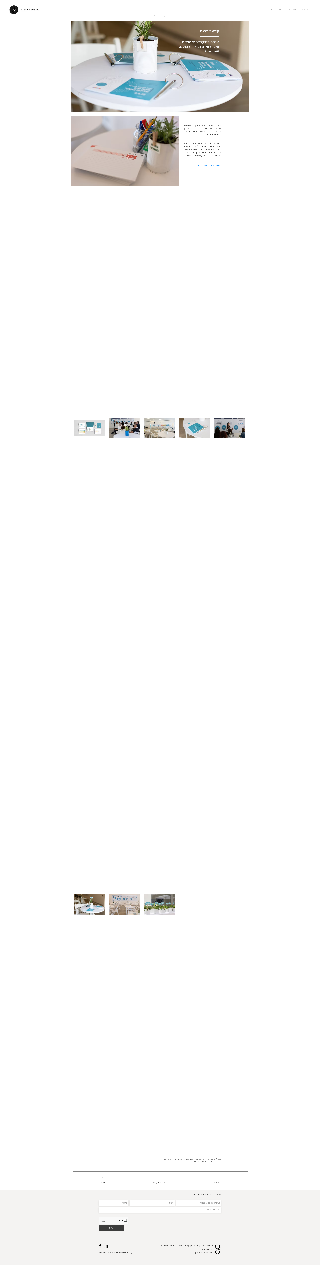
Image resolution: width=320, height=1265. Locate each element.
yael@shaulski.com (204, 1253)
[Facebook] (100, 1246)
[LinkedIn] (106, 1246)
